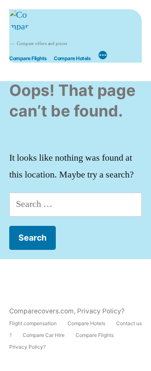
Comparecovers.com (41, 311)
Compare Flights (28, 58)
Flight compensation (33, 323)
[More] (103, 56)
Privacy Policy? (101, 311)
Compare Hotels (72, 58)
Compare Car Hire (44, 335)
